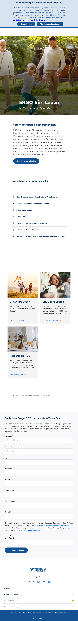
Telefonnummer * (11, 501)
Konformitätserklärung (61, 613)
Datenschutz (27, 613)
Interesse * (9, 436)
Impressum (13, 613)
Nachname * (9, 479)
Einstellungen (26, 24)
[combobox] (39, 440)
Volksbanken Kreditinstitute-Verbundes (54, 525)
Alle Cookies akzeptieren (50, 24)
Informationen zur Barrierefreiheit (43, 613)
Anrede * (8, 447)
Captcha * (9, 535)
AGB (19, 613)
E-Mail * (8, 512)
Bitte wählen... (13, 451)
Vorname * (9, 468)
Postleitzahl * (10, 490)
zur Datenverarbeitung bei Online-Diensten (29, 20)
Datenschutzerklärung (31, 530)
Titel (6, 458)
